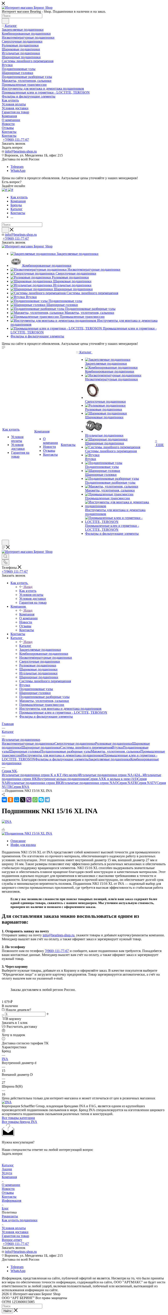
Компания (26, 614)
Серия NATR (127, 783)
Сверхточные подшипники (74, 743)
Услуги (7, 1173)
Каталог (25, 646)
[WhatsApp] (35, 799)
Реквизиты (10, 1216)
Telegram (16, 166)
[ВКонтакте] (4, 799)
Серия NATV (147, 783)
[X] (22, 799)
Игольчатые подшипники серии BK (34, 783)
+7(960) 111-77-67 (16, 139)
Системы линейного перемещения (86, 747)
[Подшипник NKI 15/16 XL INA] (27, 833)
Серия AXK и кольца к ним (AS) (112, 779)
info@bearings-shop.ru (21, 151)
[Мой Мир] (16, 799)
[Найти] (5, 21)
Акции (7, 1169)
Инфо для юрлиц (23, 845)
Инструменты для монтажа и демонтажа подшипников (62, 755)
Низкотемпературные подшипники (28, 743)
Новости (8, 1189)
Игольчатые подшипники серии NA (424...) (111, 775)
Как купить (27, 591)
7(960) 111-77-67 (57, 951)
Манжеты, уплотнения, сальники (115, 751)
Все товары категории (18, 1118)
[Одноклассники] (10, 799)
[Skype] (41, 799)
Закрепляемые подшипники (109, 759)
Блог (5, 1208)
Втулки (117, 747)
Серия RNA (20, 787)
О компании (11, 1185)
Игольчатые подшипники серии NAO (89, 783)
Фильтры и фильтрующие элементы (62, 759)
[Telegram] (47, 799)
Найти (7, 1311)
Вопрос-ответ (12, 1240)
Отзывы (8, 1193)
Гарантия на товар (15, 1236)
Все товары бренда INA (19, 1122)
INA (5, 1059)
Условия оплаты (14, 1228)
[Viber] (29, 799)
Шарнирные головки (24, 751)
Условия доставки (15, 1232)
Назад (28, 587)
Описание (18, 841)
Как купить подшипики (19, 1220)
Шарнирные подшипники (40, 747)
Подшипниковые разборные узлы (65, 751)
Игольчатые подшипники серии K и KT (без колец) (40, 775)
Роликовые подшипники (113, 743)
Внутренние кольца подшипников (62, 779)
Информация (11, 1200)
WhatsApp (17, 170)
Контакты (9, 1196)
